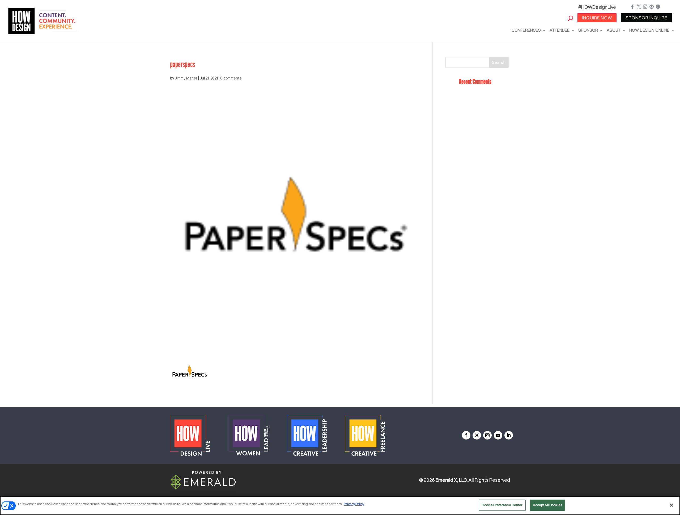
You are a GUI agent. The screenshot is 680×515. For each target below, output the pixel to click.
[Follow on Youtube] (498, 435)
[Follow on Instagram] (487, 435)
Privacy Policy (354, 504)
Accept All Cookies (547, 505)
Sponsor (588, 30)
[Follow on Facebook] (466, 435)
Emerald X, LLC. (452, 480)
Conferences (526, 30)
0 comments (230, 78)
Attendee (560, 30)
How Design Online (649, 30)
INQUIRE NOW (597, 18)
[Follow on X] (477, 435)
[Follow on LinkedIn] (508, 435)
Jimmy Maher (186, 78)
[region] (340, 505)
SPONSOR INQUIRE (646, 18)
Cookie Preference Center (502, 505)
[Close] (671, 505)
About (613, 30)
